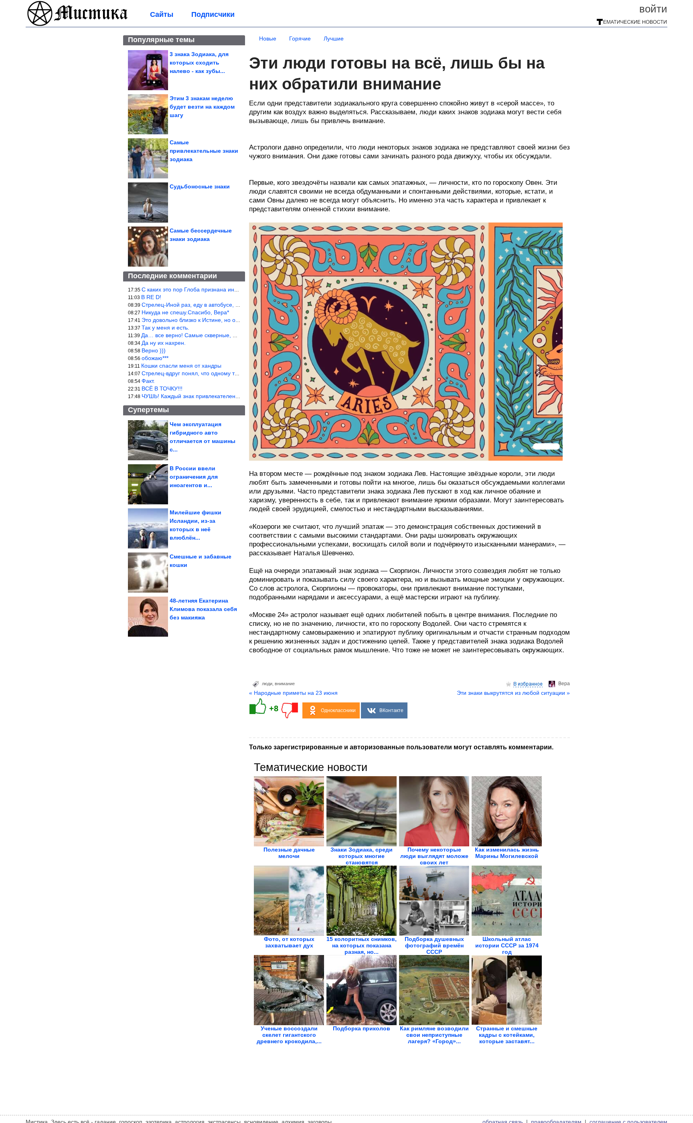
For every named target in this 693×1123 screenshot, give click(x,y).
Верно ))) (154, 350)
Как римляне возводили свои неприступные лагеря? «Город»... (434, 1034)
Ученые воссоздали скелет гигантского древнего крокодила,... (289, 1034)
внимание (285, 683)
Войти (653, 9)
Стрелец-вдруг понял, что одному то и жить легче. (208, 373)
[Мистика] (78, 25)
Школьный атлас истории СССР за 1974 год (507, 945)
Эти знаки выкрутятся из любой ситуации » (513, 693)
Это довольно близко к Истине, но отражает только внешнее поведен (233, 320)
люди (267, 683)
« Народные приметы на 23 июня (293, 693)
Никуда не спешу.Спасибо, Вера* (185, 312)
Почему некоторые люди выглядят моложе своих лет (434, 856)
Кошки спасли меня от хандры (181, 365)
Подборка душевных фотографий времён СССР (434, 945)
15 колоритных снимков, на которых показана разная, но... (361, 945)
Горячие (300, 38)
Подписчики (213, 14)
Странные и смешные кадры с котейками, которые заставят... (506, 1034)
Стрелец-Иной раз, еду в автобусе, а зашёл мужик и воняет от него (230, 304)
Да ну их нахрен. (164, 343)
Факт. (148, 381)
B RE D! (151, 297)
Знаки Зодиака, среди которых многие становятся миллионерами (361, 859)
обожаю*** (155, 358)
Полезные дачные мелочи (289, 852)
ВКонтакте (391, 710)
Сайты (161, 14)
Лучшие (334, 38)
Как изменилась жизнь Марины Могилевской (507, 852)
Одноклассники (338, 710)
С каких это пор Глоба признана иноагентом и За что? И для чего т (230, 289)
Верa (564, 683)
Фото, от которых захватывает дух (289, 942)
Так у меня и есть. (165, 327)
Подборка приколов (361, 1028)
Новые (267, 38)
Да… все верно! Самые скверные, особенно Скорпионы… (218, 335)
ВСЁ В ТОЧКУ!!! (162, 388)
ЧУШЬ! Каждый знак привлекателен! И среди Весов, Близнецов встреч (234, 396)
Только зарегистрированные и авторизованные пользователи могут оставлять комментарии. (401, 747)
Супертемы (148, 410)
